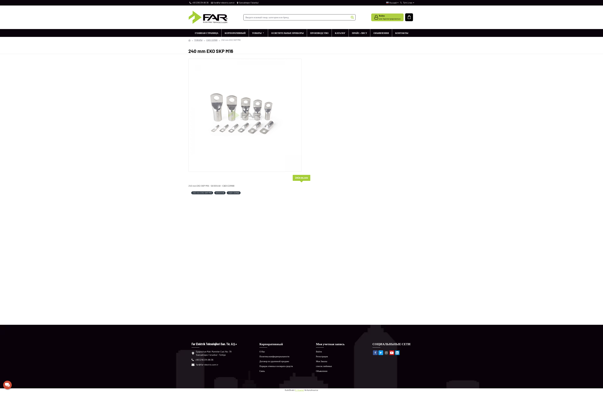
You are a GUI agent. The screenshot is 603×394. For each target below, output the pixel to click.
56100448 (220, 193)
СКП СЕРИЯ (211, 40)
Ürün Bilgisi (301, 178)
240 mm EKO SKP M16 (202, 193)
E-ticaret (299, 390)
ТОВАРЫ (198, 40)
